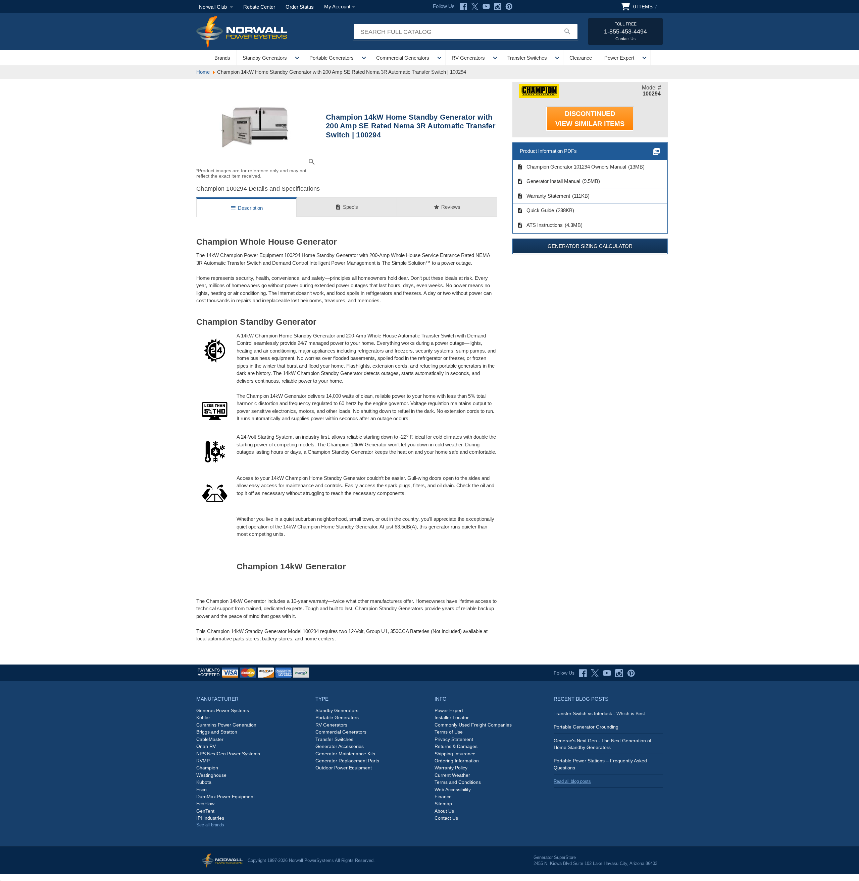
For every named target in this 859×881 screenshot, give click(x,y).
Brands (222, 58)
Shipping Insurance (455, 753)
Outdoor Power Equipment (343, 767)
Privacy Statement (454, 739)
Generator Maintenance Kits (345, 753)
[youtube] (607, 673)
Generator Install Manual (548, 181)
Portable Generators (331, 58)
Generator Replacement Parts (347, 760)
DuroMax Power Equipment (225, 796)
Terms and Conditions (458, 782)
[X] (475, 6)
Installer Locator (452, 717)
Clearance (580, 58)
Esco (201, 789)
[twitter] (595, 673)
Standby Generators (265, 58)
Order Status (300, 7)
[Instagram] (498, 6)
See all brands (210, 824)
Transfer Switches (527, 58)
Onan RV (206, 746)
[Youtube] (486, 6)
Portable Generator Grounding (586, 727)
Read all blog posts (572, 781)
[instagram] (619, 673)
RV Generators (468, 58)
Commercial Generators (402, 58)
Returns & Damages (456, 746)
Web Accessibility (453, 789)
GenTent (205, 811)
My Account (337, 6)
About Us (444, 811)
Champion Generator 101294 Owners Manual (571, 167)
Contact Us (446, 818)
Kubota (203, 782)
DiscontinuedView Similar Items (589, 118)
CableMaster (209, 739)
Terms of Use (449, 732)
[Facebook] (463, 6)
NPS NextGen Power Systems (228, 753)
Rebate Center (259, 7)
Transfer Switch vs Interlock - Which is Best (599, 713)
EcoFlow (205, 803)
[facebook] (583, 673)
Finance (443, 796)
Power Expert (619, 58)
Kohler (203, 717)
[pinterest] (631, 673)
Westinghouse (211, 775)
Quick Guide (535, 210)
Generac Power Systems (222, 710)
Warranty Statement (543, 196)
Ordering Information (457, 760)
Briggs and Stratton (216, 732)
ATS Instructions (540, 225)
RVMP (203, 760)
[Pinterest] (509, 6)
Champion (207, 767)
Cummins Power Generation (226, 725)
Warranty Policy (451, 767)
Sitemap (443, 803)
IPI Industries (210, 818)
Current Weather (452, 775)
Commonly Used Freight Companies (473, 725)
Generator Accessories (339, 746)
